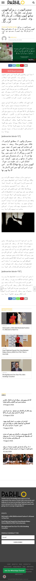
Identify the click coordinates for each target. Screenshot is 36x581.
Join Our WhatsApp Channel (14, 570)
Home (4, 27)
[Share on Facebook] (10, 65)
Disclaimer (28, 571)
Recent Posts (7, 310)
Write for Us (18, 574)
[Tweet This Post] (14, 65)
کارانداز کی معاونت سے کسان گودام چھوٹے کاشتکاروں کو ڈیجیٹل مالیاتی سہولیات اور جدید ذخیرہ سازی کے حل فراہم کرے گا (16, 423)
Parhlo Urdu (12, 27)
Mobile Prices (17, 566)
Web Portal (30, 566)
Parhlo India (8, 566)
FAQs (20, 564)
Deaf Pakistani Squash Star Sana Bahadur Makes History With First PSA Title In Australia (16, 522)
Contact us (26, 564)
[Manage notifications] (4, 576)
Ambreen (13, 37)
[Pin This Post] (22, 65)
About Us (15, 564)
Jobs (23, 566)
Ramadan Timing (28, 569)
